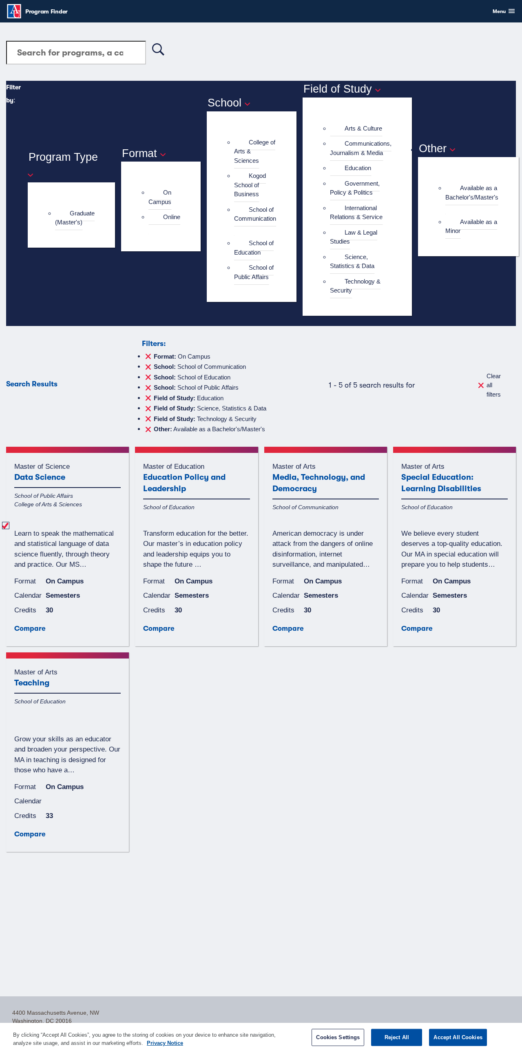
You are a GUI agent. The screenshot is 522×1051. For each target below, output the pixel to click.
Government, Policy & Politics (355, 188)
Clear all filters (494, 385)
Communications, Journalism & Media (361, 148)
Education (358, 167)
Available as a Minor (471, 226)
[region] (261, 1037)
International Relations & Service (356, 212)
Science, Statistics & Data (352, 261)
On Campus (159, 197)
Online (171, 216)
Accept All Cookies (458, 1037)
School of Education (254, 247)
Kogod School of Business (250, 184)
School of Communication (255, 214)
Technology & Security (355, 286)
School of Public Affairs (254, 272)
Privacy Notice (165, 1043)
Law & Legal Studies (353, 237)
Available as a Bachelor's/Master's (471, 192)
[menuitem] (75, 218)
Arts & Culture (363, 128)
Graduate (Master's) (75, 218)
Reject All (397, 1037)
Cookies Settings (338, 1037)
